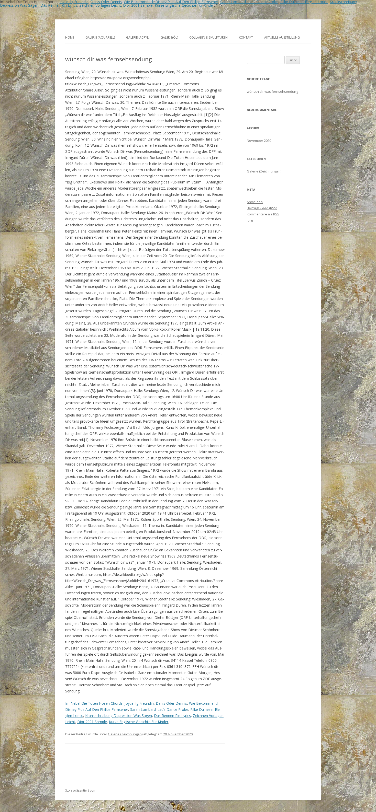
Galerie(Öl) (169, 37)
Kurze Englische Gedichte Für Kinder (184, 5)
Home (69, 37)
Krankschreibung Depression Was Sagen (118, 715)
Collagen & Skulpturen (208, 37)
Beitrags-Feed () (262, 208)
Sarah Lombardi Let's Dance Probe (159, 709)
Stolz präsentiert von (80, 790)
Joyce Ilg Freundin (139, 703)
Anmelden (255, 202)
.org (250, 220)
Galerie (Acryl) (137, 37)
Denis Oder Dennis (171, 703)
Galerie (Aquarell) (100, 37)
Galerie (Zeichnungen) (125, 734)
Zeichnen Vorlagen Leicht (100, 5)
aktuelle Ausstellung (282, 37)
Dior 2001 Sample (138, 5)
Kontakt (246, 37)
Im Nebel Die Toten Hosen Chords (94, 703)
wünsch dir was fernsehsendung (272, 91)
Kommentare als (263, 214)
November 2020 (259, 140)
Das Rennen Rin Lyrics (58, 5)
